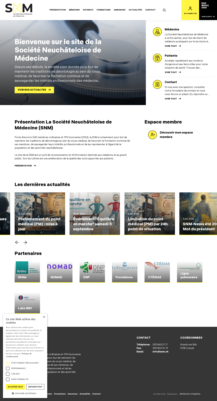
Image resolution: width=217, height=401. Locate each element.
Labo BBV (25, 308)
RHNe (22, 277)
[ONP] (92, 272)
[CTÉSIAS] (157, 272)
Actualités (135, 10)
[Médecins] (157, 31)
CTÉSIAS (154, 277)
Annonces (119, 10)
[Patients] (157, 58)
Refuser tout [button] (35, 387)
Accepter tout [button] (15, 387)
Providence (124, 277)
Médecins (74, 10)
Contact (150, 10)
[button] (17, 242)
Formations (104, 10)
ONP (86, 277)
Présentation (57, 10)
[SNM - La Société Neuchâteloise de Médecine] (19, 10)
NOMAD (56, 277)
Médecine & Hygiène (190, 394)
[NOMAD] (59, 272)
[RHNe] (27, 272)
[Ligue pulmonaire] (189, 272)
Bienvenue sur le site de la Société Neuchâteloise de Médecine (58, 50)
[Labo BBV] (27, 303)
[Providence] (124, 272)
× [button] (44, 317)
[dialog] (25, 356)
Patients (88, 10)
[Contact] (157, 84)
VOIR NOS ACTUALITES (32, 90)
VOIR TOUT (171, 46)
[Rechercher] (164, 10)
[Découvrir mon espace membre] (152, 134)
